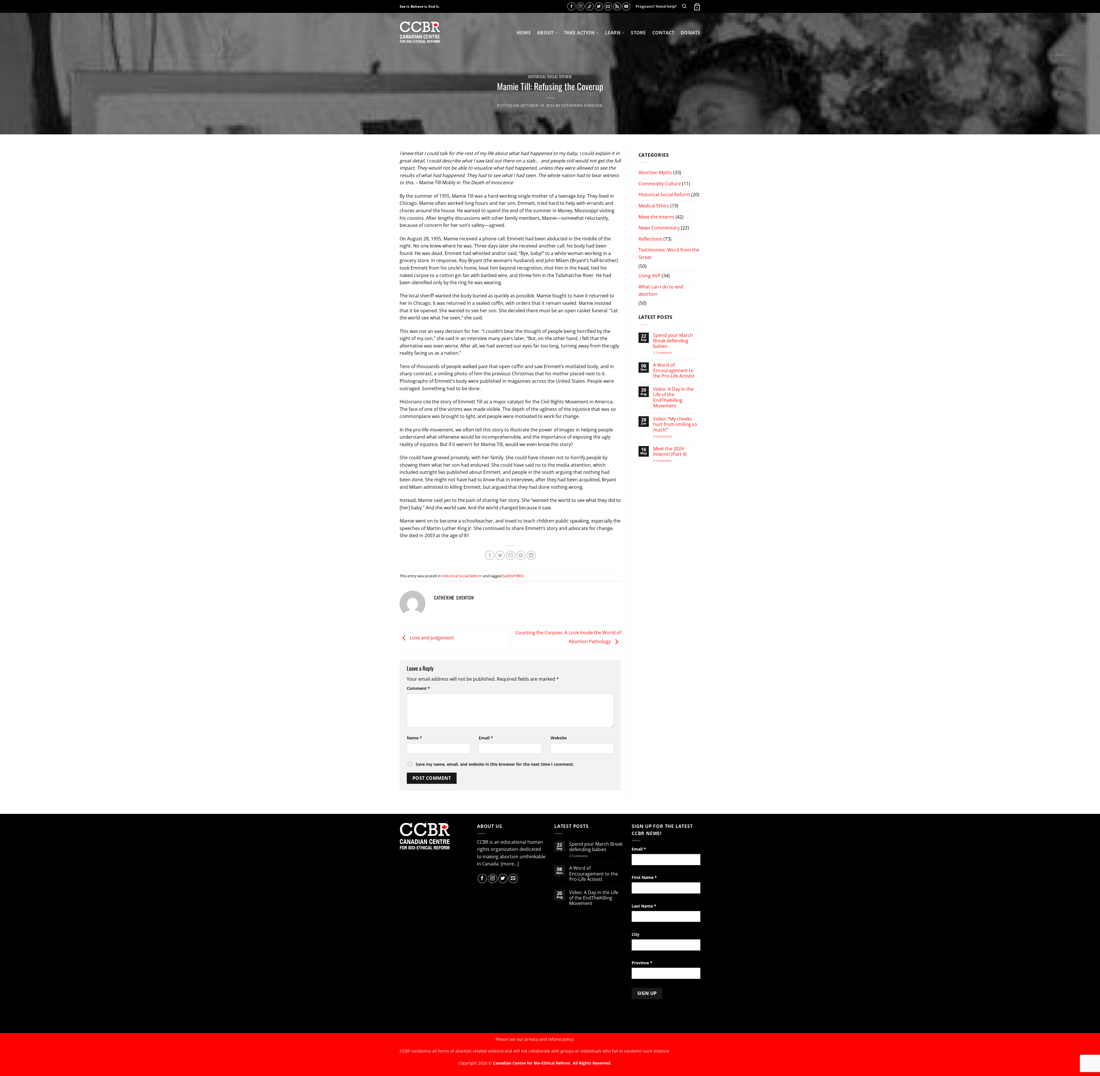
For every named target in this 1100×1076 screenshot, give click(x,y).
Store (638, 33)
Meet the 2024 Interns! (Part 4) (670, 451)
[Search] (684, 6)
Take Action (579, 33)
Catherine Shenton (582, 105)
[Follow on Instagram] (580, 6)
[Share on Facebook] (489, 555)
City (635, 934)
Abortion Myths (655, 172)
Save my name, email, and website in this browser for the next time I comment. (495, 764)
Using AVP (650, 275)
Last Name (644, 906)
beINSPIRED (513, 575)
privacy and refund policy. (550, 1039)
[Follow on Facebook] (571, 6)
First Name (644, 877)
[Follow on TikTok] (590, 6)
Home (523, 33)
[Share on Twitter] (500, 555)
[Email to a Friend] (510, 555)
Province (642, 962)
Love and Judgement (431, 638)
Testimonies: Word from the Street (669, 253)
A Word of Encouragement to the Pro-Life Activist (674, 370)
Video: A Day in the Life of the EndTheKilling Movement (673, 397)
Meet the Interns (656, 217)
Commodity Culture (660, 183)
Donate (690, 33)
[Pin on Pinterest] (521, 555)
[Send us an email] (608, 6)
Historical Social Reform (549, 76)
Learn (613, 33)
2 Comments (670, 352)
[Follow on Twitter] (599, 6)
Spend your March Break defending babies (673, 341)
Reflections (650, 239)
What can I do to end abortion (661, 290)
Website (559, 738)
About (545, 33)
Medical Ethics (654, 206)
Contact (663, 33)
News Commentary (659, 228)
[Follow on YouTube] (626, 6)
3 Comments (667, 436)
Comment (418, 688)
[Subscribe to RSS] (617, 6)
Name (414, 738)
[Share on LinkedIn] (531, 555)
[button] (696, 6)
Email (486, 738)
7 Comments (668, 460)
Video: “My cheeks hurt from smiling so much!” (675, 424)
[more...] (510, 864)
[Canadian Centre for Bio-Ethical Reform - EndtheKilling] (420, 33)
